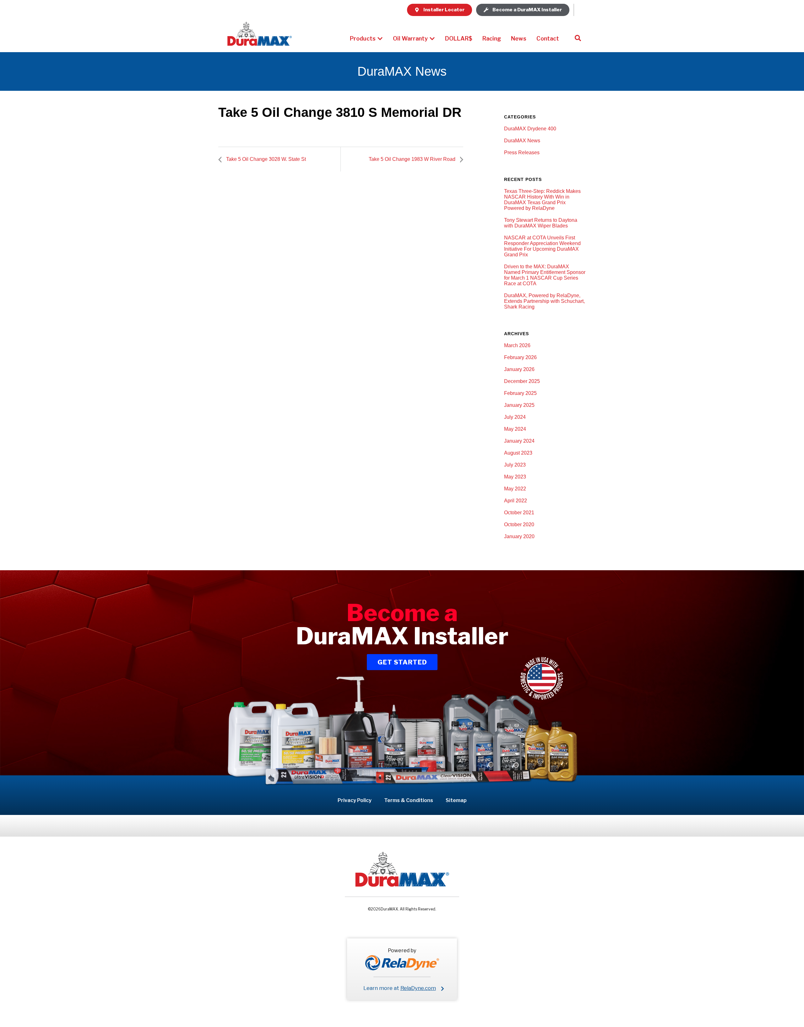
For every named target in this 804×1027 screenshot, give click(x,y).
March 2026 (517, 345)
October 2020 (519, 524)
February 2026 (520, 357)
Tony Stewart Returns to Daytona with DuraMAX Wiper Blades (540, 222)
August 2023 (518, 453)
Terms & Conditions (408, 800)
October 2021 (519, 512)
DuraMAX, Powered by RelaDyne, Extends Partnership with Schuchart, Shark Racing (544, 301)
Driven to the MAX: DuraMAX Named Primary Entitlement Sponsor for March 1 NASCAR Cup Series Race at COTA (544, 275)
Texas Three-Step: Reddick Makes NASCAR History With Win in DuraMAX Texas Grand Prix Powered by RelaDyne (542, 199)
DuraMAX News (522, 140)
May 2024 (515, 429)
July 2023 (515, 464)
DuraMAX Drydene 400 (530, 128)
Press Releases (522, 152)
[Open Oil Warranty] (432, 38)
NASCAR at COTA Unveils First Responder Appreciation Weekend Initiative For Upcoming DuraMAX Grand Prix (542, 246)
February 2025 (520, 393)
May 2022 (515, 488)
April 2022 (515, 500)
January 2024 (519, 441)
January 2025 (519, 405)
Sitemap (456, 800)
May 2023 (515, 476)
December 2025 (522, 381)
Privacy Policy (355, 800)
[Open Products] (380, 38)
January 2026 (519, 369)
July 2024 (515, 417)
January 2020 (519, 536)
